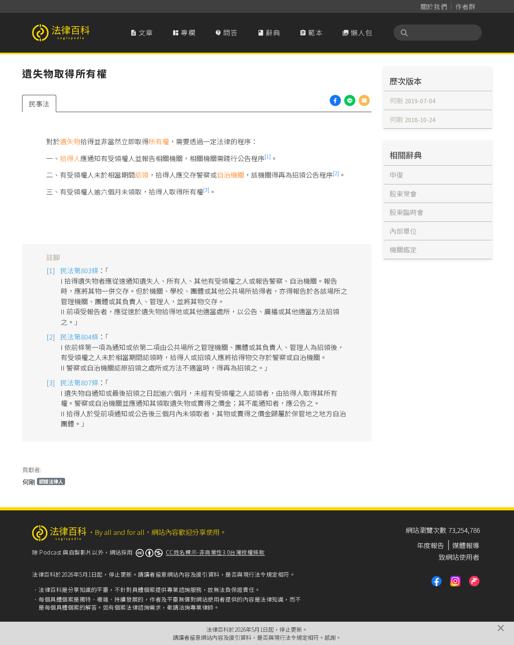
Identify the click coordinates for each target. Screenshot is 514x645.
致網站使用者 (459, 557)
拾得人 (70, 158)
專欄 (184, 32)
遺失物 (70, 141)
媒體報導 (465, 545)
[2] (336, 173)
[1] (268, 156)
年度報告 (430, 545)
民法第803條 (79, 270)
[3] (206, 189)
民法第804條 (79, 337)
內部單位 (403, 231)
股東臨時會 (407, 212)
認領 (142, 175)
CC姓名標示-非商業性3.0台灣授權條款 (215, 552)
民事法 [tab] (39, 103)
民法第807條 (79, 382)
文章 (141, 32)
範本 (311, 32)
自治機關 (230, 175)
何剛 (42, 482)
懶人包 (357, 32)
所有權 (159, 141)
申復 (396, 175)
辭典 (269, 32)
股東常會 (403, 193)
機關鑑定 (403, 249)
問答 (226, 32)
